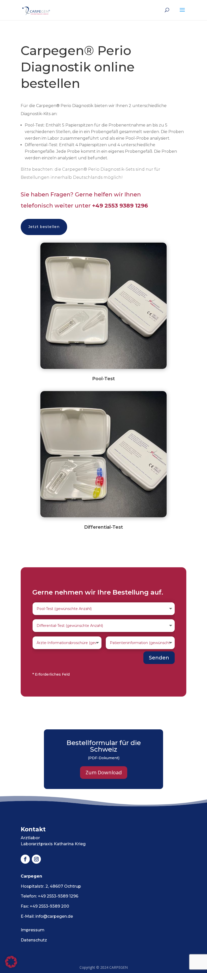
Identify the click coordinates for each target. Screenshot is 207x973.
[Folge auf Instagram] (36, 859)
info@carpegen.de (54, 916)
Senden (159, 658)
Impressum (32, 930)
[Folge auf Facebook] (25, 859)
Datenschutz (34, 940)
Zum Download (104, 772)
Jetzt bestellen (44, 226)
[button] (11, 962)
